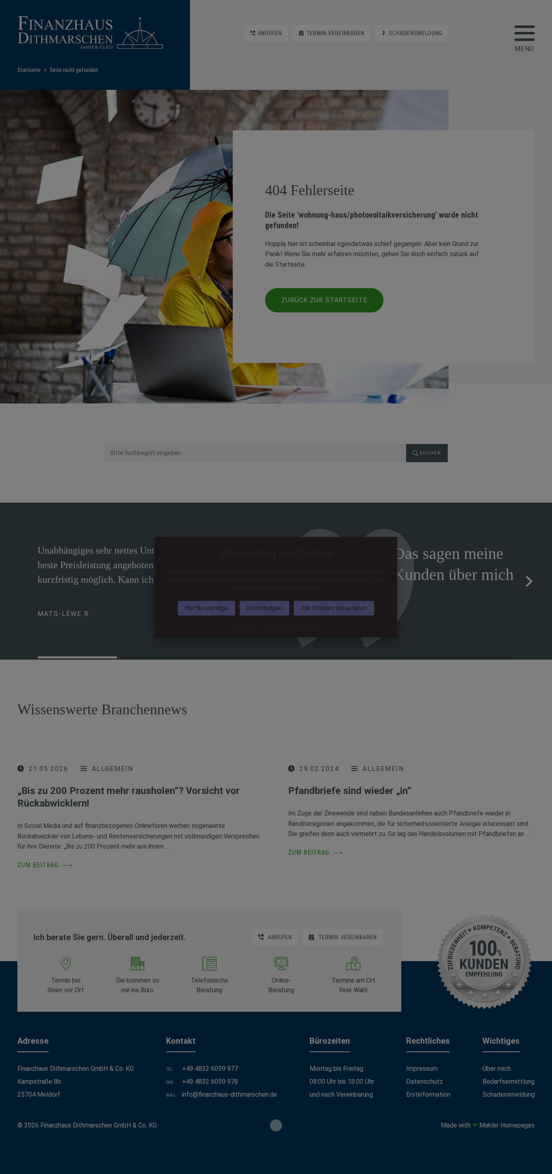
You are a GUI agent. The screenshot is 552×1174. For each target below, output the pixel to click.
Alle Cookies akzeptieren (334, 608)
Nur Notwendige (206, 608)
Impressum (246, 627)
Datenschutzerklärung (293, 627)
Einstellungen (264, 608)
